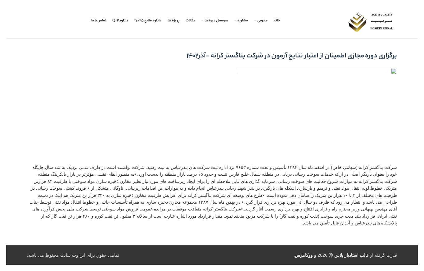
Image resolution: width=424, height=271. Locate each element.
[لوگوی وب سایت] (370, 22)
